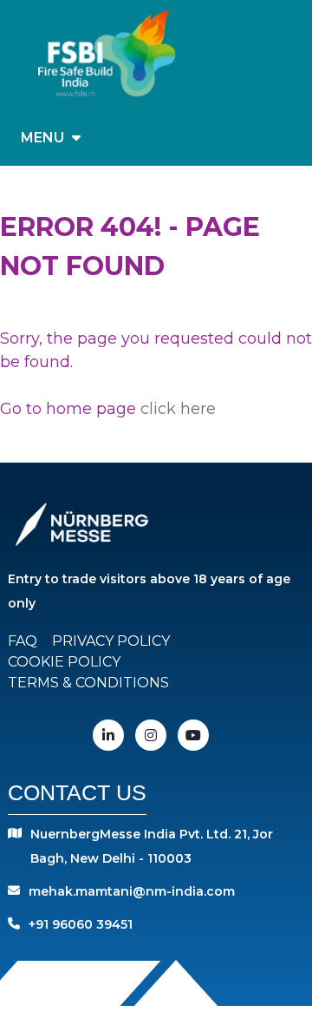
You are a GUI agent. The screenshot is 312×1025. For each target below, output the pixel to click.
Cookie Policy (64, 662)
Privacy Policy (111, 641)
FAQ (22, 641)
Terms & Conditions (88, 682)
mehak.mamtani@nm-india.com (132, 891)
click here (178, 408)
